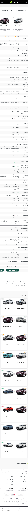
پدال (12, 484)
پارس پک (24, 488)
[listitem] (14, 306)
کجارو (11, 481)
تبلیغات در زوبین (23, 476)
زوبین (11, 473)
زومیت (11, 476)
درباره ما (25, 481)
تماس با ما (24, 479)
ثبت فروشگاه (24, 473)
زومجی (11, 479)
